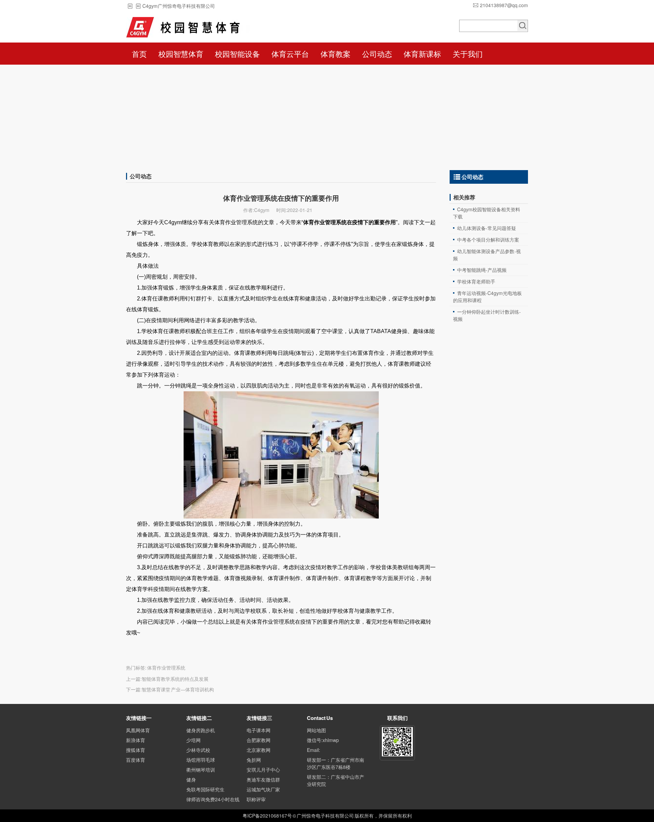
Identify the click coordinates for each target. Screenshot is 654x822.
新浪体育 (135, 740)
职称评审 (256, 799)
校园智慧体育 (180, 53)
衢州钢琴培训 (200, 769)
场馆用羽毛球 (200, 759)
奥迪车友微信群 (263, 779)
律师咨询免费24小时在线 (212, 799)
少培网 (193, 740)
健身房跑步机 (200, 730)
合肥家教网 (258, 740)
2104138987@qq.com (504, 5)
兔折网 (254, 759)
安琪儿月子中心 (263, 769)
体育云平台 (290, 53)
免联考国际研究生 (205, 789)
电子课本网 (258, 730)
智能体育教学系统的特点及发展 (175, 678)
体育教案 (336, 53)
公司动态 (377, 53)
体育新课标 (422, 53)
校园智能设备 (237, 53)
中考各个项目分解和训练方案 (488, 239)
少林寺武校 (198, 749)
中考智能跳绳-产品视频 (482, 269)
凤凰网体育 (138, 730)
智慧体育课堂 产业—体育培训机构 (178, 689)
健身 (191, 779)
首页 (139, 53)
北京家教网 (258, 749)
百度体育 (135, 759)
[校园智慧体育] (188, 27)
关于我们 (468, 53)
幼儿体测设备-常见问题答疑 (486, 228)
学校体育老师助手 (476, 281)
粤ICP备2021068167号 (267, 815)
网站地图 (316, 730)
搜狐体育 (135, 749)
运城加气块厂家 (263, 789)
